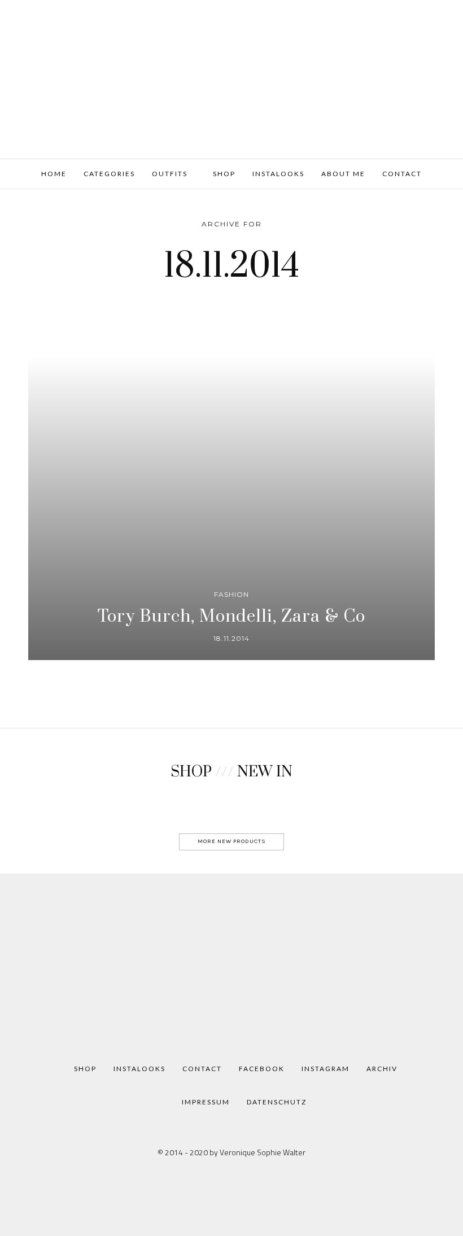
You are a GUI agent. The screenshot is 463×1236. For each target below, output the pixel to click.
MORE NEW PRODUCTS (232, 841)
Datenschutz (277, 1102)
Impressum (206, 1102)
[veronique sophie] (231, 78)
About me (343, 173)
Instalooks (278, 173)
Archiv (382, 1068)
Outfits (169, 173)
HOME (54, 173)
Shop (223, 173)
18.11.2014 (231, 638)
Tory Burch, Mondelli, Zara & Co (231, 616)
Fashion (231, 594)
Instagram (326, 1068)
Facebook (262, 1068)
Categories (109, 173)
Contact (402, 173)
